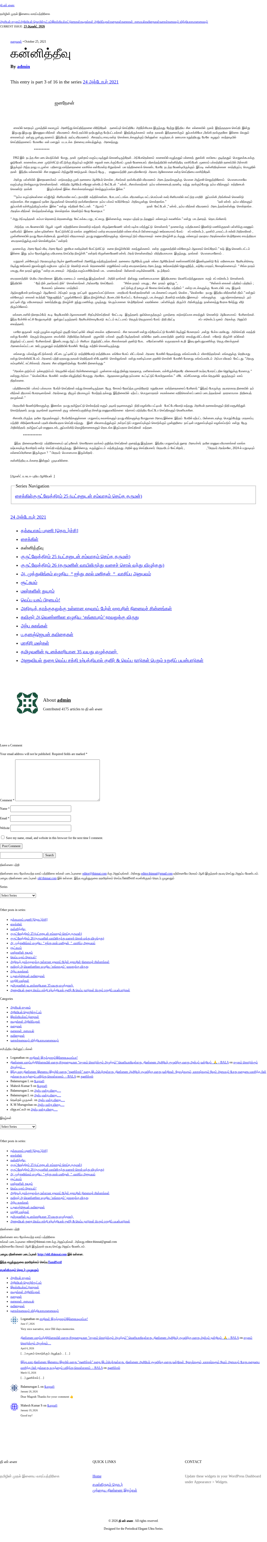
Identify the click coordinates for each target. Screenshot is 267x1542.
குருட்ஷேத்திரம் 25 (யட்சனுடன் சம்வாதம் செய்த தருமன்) (87, 496)
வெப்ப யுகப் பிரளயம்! (40, 600)
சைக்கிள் (24, 496)
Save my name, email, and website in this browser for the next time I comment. (54, 838)
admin (23, 66)
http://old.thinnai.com (52, 1254)
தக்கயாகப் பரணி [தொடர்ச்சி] (49, 530)
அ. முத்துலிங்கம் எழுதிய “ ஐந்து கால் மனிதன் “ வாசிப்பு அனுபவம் (86, 573)
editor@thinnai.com (94, 873)
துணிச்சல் (87, 1076)
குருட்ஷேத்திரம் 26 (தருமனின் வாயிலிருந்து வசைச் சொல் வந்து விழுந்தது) (92, 565)
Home (97, 1476)
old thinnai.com (47, 878)
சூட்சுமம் (29, 582)
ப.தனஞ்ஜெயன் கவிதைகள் (47, 634)
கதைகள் (116, 22)
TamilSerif (55, 1262)
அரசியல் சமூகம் (10, 22)
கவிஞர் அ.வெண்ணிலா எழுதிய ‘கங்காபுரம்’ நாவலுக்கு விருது (80, 617)
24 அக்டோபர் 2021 (101, 81)
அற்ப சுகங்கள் (34, 625)
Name (5, 808)
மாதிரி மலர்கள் (35, 643)
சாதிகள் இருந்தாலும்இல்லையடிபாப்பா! (53, 1057)
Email (4, 818)
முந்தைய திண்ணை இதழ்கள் (115, 1490)
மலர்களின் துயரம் (37, 591)
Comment (7, 800)
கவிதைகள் (152, 22)
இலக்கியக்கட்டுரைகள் (66, 22)
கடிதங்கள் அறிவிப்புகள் (95, 22)
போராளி (39, 1081)
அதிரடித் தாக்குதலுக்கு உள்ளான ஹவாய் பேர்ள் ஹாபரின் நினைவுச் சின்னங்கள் (96, 608)
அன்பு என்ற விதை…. (47, 1090)
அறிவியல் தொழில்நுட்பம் (36, 22)
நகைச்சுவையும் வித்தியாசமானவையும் (184, 22)
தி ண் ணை (7, 5)
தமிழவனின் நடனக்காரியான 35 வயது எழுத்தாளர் (69, 651)
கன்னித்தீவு (18, 929)
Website (5, 828)
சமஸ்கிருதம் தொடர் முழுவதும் (19, 1270)
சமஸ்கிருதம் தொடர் (108, 1484)
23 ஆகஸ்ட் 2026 (34, 26)
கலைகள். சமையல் (133, 22)
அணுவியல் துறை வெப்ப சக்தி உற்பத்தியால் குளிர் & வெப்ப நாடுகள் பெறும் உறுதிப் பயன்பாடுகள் (112, 660)
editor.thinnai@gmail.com (157, 873)
